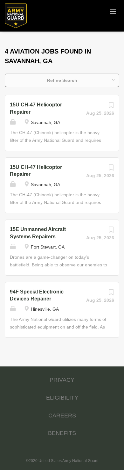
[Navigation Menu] (113, 11)
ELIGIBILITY (62, 397)
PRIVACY (62, 380)
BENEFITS (62, 433)
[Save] (111, 106)
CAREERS (62, 415)
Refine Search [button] (62, 80)
